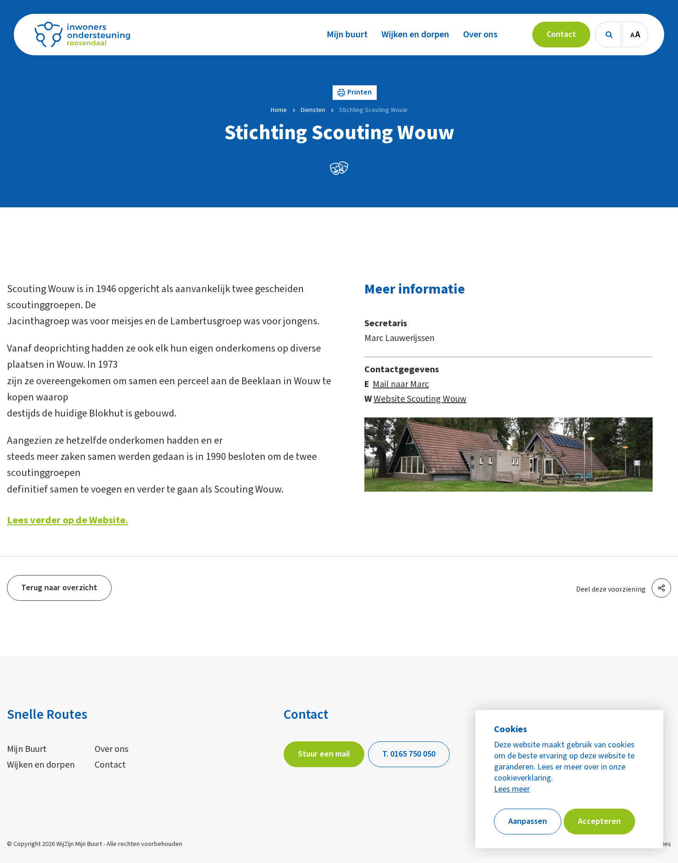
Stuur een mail (324, 754)
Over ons (111, 749)
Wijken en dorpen (41, 764)
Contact (110, 764)
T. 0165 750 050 (408, 754)
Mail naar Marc (401, 384)
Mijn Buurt (27, 749)
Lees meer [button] (512, 789)
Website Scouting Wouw (420, 399)
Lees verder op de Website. (67, 520)
